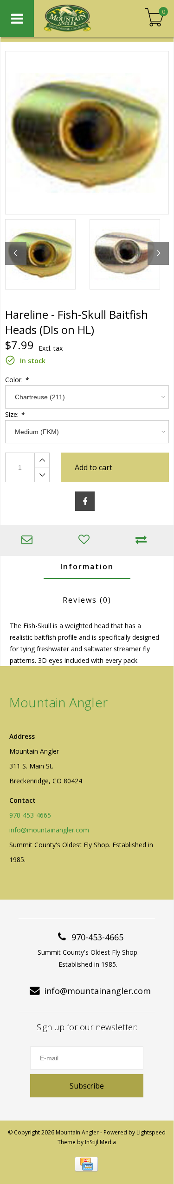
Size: (14, 414)
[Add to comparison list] (143, 540)
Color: (16, 379)
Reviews (87, 600)
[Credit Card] (86, 1164)
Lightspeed (151, 1132)
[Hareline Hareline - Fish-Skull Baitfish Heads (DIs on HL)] (87, 132)
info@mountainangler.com (49, 829)
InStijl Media (100, 1142)
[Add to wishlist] (86, 540)
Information (87, 566)
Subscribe (87, 1086)
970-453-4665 (30, 815)
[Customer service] (29, 540)
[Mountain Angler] (80, 18)
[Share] (85, 501)
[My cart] (154, 18)
